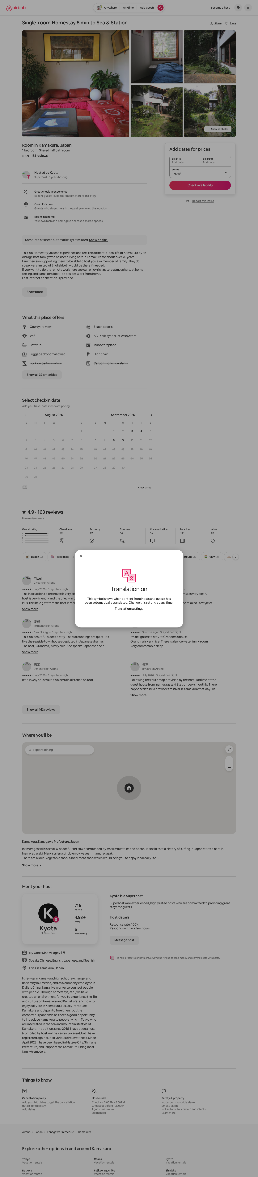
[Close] (80, 555)
